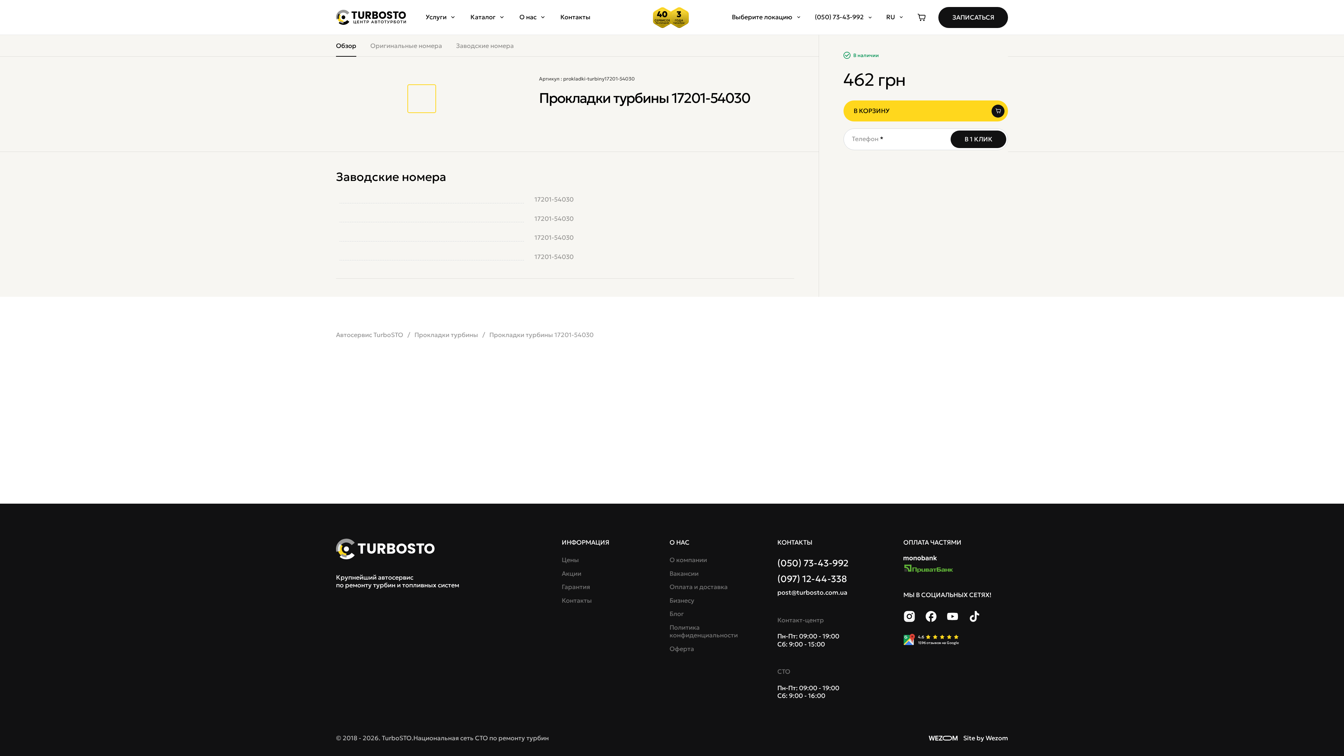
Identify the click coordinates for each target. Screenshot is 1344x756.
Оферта (682, 649)
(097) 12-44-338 (812, 578)
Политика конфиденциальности (703, 631)
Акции (571, 574)
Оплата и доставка (699, 587)
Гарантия (576, 587)
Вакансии (684, 574)
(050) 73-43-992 (812, 563)
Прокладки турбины (446, 335)
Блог (677, 614)
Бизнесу (682, 600)
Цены (570, 560)
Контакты (575, 17)
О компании (688, 560)
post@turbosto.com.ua (812, 592)
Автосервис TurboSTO (369, 335)
